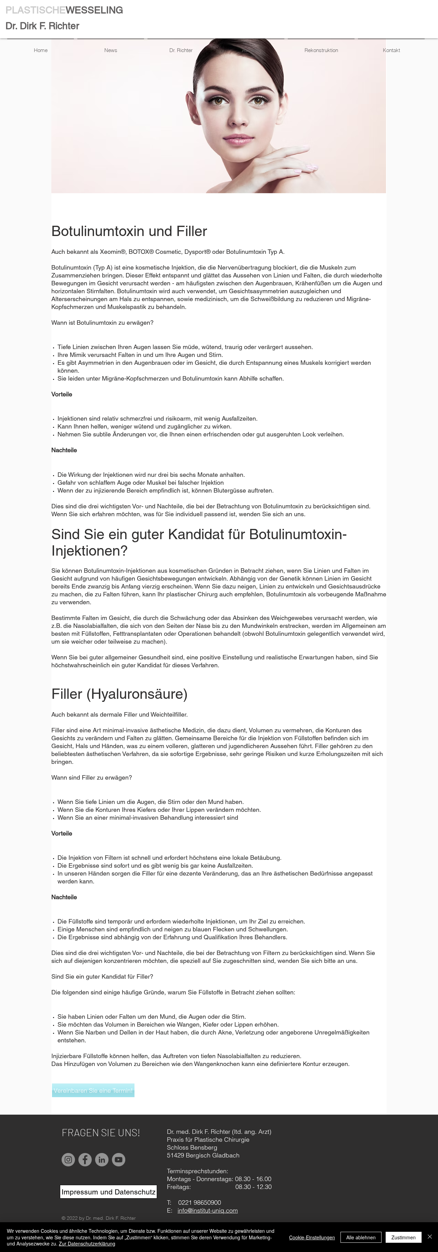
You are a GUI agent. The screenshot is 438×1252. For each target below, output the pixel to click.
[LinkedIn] (101, 1159)
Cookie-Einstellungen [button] (312, 1237)
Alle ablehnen (361, 1237)
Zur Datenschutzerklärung (87, 1243)
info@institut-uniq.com (208, 1210)
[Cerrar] (430, 1237)
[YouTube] (118, 1159)
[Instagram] (68, 1159)
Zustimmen (403, 1237)
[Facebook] (85, 1159)
